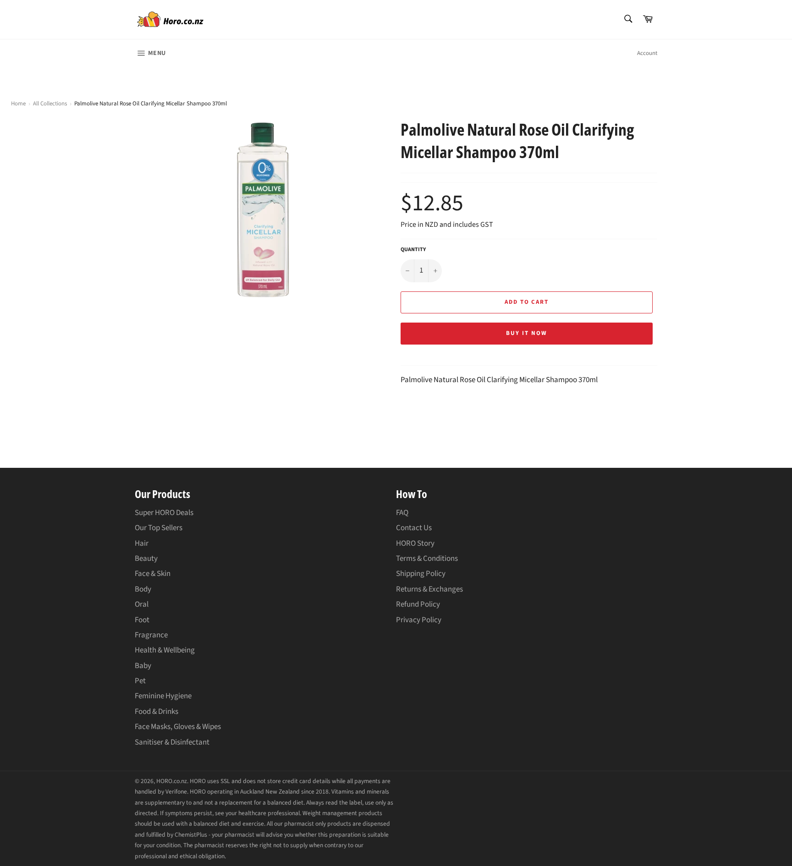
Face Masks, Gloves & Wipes (178, 726)
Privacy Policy (418, 619)
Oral (141, 604)
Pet (140, 680)
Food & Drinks (156, 711)
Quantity (413, 249)
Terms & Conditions (427, 558)
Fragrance (151, 635)
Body (143, 589)
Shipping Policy (421, 573)
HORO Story (415, 543)
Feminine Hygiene (163, 696)
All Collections (50, 103)
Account (647, 53)
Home (18, 104)
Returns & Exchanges (429, 589)
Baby (143, 665)
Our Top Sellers (158, 527)
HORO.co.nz (171, 781)
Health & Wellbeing (165, 650)
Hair (141, 543)
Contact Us (414, 527)
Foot (142, 619)
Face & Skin (152, 573)
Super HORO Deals (164, 512)
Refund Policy (418, 604)
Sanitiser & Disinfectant (172, 742)
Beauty (146, 558)
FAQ (402, 512)
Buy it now (526, 333)
